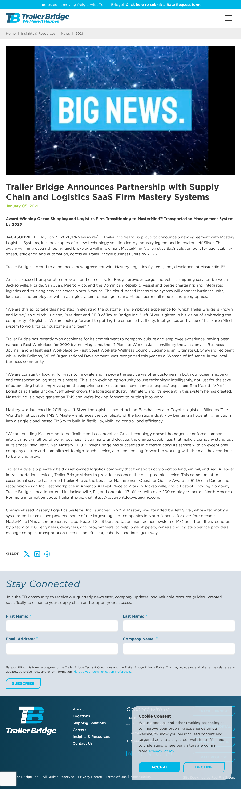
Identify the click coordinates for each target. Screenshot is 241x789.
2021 (79, 33)
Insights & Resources (38, 33)
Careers (79, 730)
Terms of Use (116, 777)
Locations (81, 716)
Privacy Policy (161, 751)
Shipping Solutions (89, 723)
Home (11, 33)
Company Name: (139, 639)
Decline (204, 767)
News (65, 33)
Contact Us (82, 743)
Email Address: (21, 639)
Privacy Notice (90, 777)
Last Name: (134, 616)
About (78, 709)
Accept (159, 767)
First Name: (17, 616)
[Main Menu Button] (228, 18)
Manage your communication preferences (102, 671)
